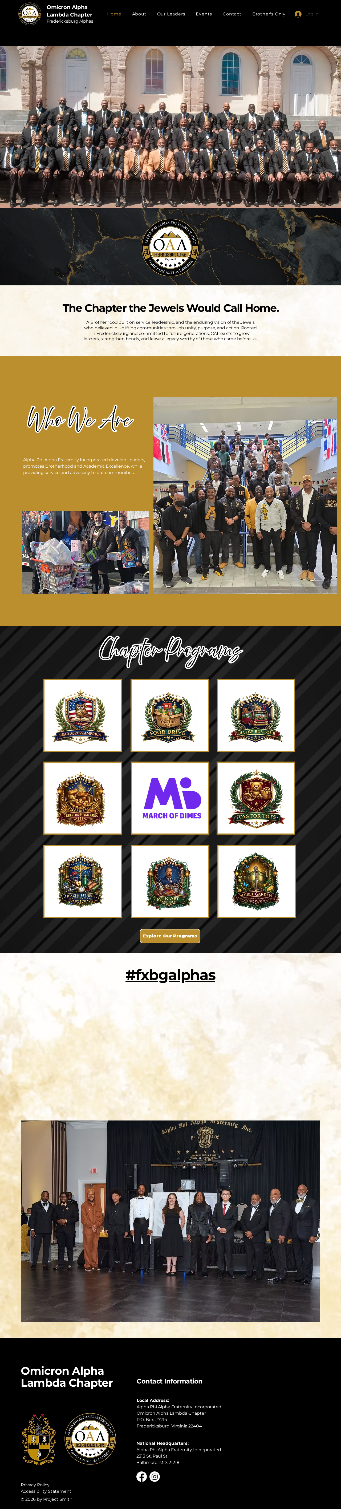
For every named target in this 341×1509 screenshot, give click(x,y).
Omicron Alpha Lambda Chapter (67, 1376)
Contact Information (170, 1381)
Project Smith (58, 1499)
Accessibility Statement (46, 1491)
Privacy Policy (35, 1484)
